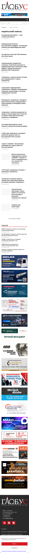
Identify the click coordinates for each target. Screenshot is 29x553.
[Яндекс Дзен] (9, 523)
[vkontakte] (4, 523)
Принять (14, 543)
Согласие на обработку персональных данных (11, 534)
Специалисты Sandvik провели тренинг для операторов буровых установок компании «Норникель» (12, 180)
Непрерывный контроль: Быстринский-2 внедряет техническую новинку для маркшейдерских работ (14, 45)
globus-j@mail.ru (9, 518)
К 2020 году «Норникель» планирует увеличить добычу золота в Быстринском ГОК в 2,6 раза (13, 135)
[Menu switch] (27, 19)
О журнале (3, 528)
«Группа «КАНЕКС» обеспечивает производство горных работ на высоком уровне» (12, 145)
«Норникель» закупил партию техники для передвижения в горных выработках (14, 78)
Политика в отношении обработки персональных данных (14, 551)
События (4, 225)
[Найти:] (15, 23)
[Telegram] (13, 523)
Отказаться (14, 547)
